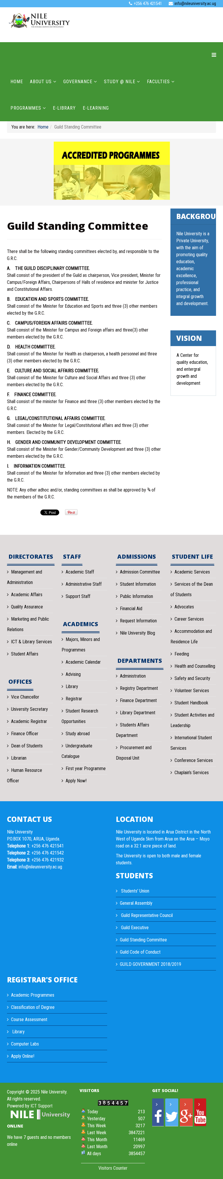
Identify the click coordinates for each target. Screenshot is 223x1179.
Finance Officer (24, 733)
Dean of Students (27, 746)
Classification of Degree (33, 1007)
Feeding (182, 654)
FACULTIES (158, 81)
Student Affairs (24, 654)
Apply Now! (76, 780)
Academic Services (192, 572)
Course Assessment (29, 1019)
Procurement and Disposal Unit (134, 753)
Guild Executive (134, 927)
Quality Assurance (27, 607)
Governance (77, 81)
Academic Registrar (29, 721)
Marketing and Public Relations (28, 624)
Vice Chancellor (25, 697)
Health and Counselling (195, 666)
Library (72, 686)
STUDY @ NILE (119, 81)
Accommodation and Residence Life (191, 636)
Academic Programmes (32, 995)
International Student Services (191, 743)
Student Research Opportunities (80, 716)
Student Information (138, 584)
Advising (73, 674)
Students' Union (134, 891)
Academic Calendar (83, 662)
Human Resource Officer (24, 775)
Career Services (189, 619)
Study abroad (78, 733)
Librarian (18, 758)
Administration (133, 676)
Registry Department (139, 688)
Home (16, 81)
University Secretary (29, 709)
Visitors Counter (112, 1168)
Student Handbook (191, 703)
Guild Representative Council (146, 915)
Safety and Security (192, 678)
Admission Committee (140, 572)
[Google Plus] (186, 1112)
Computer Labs (25, 1044)
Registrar (74, 698)
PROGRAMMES (25, 108)
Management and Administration (24, 577)
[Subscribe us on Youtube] (200, 1112)
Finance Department (138, 700)
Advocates (184, 607)
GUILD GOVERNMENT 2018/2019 (150, 964)
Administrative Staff (84, 584)
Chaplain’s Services (192, 772)
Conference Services (194, 760)
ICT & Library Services (31, 641)
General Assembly (136, 903)
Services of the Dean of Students (191, 589)
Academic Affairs (26, 594)
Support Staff (78, 596)
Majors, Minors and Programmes (81, 645)
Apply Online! (22, 1056)
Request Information (138, 621)
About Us (41, 81)
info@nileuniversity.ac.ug (195, 3)
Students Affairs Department (132, 730)
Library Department (137, 712)
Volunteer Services (192, 690)
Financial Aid (131, 608)
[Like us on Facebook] (158, 1112)
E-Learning (96, 108)
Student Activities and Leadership (192, 720)
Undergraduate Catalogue (77, 751)
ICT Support (41, 1106)
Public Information (136, 596)
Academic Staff (80, 572)
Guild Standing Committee (143, 940)
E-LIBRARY (64, 108)
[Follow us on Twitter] (171, 1112)
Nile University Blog (137, 633)
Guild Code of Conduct (140, 952)
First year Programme (86, 768)
